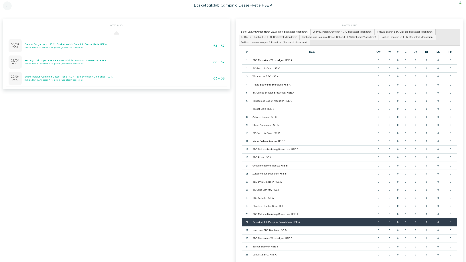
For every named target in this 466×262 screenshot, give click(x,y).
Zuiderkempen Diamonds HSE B (269, 173)
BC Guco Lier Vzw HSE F (266, 189)
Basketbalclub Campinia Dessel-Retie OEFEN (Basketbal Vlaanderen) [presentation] (339, 37)
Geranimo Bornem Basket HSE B (270, 165)
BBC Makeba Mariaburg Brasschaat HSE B (275, 149)
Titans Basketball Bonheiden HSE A (271, 84)
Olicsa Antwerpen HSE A (265, 125)
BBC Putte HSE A (262, 157)
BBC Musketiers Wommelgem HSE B (272, 238)
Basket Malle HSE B (263, 109)
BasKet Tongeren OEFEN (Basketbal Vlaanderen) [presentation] (407, 37)
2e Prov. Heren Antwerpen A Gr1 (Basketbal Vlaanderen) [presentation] (342, 31)
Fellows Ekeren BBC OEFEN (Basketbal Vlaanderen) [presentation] (405, 31)
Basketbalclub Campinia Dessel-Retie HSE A (276, 222)
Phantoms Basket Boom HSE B (269, 206)
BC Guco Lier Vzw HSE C (266, 68)
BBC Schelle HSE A (263, 198)
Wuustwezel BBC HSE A (265, 76)
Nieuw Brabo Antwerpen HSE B (268, 141)
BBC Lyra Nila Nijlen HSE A (267, 181)
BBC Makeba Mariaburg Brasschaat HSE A (275, 214)
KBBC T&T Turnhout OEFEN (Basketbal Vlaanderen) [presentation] (269, 37)
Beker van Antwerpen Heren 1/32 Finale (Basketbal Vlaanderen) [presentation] (274, 31)
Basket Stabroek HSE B (265, 246)
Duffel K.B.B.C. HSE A (264, 254)
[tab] (275, 32)
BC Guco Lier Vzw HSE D (266, 133)
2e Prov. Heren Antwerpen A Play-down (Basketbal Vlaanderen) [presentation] (274, 42)
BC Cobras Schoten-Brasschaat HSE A (273, 92)
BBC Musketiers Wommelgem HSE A (272, 60)
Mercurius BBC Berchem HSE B (269, 230)
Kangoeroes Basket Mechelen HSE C (272, 101)
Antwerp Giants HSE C (264, 117)
